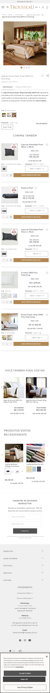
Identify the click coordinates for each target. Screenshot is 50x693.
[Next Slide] (47, 455)
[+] (11, 175)
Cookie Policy (19, 667)
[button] (48, 76)
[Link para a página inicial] (3, 15)
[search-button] (7, 7)
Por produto (19, 15)
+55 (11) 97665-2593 (25, 606)
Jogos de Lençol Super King (34, 15)
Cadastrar (25, 531)
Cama (10, 15)
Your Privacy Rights (25, 687)
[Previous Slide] (2, 455)
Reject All (24, 679)
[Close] (47, 657)
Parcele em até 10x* (25, 2)
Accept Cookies (25, 673)
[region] (25, 673)
